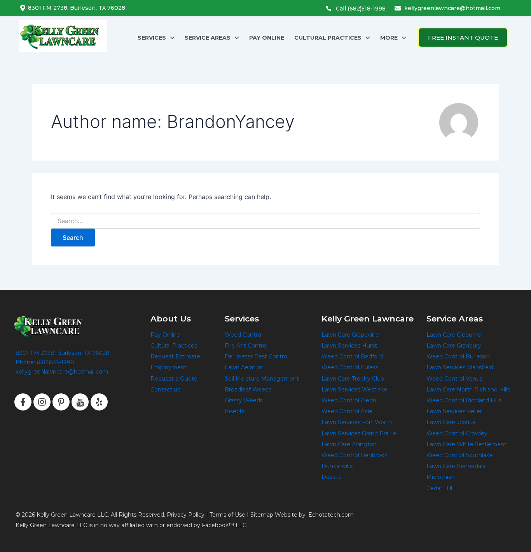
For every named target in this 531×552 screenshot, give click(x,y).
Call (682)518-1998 (361, 8)
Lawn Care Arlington (349, 444)
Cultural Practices (173, 345)
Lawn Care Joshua (451, 422)
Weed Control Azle (346, 411)
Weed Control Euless (349, 367)
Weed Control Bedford (352, 356)
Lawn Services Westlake (354, 389)
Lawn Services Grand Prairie (358, 433)
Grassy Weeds (244, 400)
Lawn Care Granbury (453, 345)
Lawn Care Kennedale (456, 466)
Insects (235, 411)
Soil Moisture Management (262, 378)
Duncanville (337, 466)
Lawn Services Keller (454, 411)
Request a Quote (173, 378)
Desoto (331, 476)
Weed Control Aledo (348, 400)
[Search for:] (265, 221)
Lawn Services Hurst (349, 345)
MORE (389, 37)
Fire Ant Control (246, 345)
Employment (168, 367)
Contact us (165, 389)
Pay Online (165, 334)
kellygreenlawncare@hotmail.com (452, 8)
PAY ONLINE (266, 37)
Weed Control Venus (454, 378)
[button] (156, 37)
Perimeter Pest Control (256, 356)
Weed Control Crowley (456, 433)
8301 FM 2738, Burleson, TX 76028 (76, 7)
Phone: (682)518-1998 (45, 362)
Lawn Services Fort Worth (356, 422)
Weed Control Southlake (459, 455)
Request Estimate (175, 356)
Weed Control (243, 334)
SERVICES (152, 37)
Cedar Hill (439, 488)
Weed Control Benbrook (354, 455)
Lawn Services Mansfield (459, 367)
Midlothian (440, 476)
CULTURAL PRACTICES (328, 37)
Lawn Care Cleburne (453, 334)
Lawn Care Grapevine (350, 334)
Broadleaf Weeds (248, 389)
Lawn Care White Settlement (466, 444)
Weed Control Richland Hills (463, 400)
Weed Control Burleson (458, 356)
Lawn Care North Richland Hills (468, 389)
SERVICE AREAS (208, 37)
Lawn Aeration (244, 367)
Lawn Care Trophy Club (352, 378)
